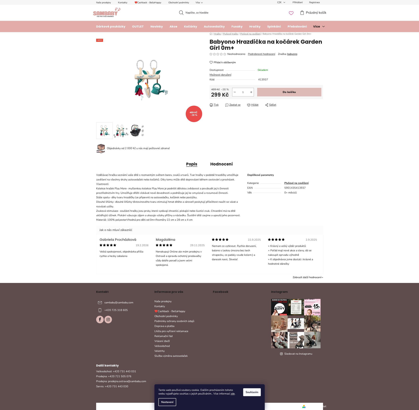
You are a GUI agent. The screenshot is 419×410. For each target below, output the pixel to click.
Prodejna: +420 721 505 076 (113, 376)
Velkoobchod (162, 346)
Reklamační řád (163, 336)
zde (233, 393)
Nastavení (167, 402)
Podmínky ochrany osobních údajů (174, 321)
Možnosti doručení (220, 75)
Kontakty (122, 2)
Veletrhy (159, 351)
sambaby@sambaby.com (118, 302)
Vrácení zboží (162, 341)
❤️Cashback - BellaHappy (148, 2)
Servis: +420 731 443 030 (112, 386)
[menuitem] (111, 26)
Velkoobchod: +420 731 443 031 (116, 371)
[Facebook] (100, 319)
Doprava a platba (164, 326)
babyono (292, 54)
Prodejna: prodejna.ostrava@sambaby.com (121, 381)
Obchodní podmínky (178, 2)
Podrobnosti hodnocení (261, 54)
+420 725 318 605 (116, 310)
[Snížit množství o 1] (234, 92)
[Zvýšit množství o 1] (251, 92)
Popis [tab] (191, 164)
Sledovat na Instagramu (298, 354)
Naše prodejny (103, 2)
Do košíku (289, 92)
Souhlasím (252, 392)
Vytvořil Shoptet (316, 406)
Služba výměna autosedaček (171, 356)
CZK (279, 2)
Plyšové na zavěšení (296, 183)
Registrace (314, 2)
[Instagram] (108, 319)
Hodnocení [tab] (221, 164)
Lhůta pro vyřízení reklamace (171, 331)
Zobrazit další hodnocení (307, 277)
